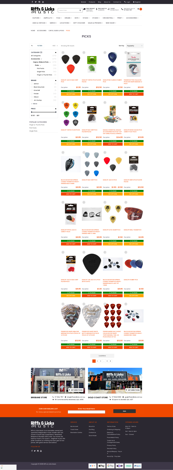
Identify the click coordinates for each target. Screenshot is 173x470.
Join (124, 411)
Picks (68, 31)
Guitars (36, 18)
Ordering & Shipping (113, 429)
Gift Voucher (79, 23)
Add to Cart (133, 94)
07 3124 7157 (58, 397)
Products (92, 2)
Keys (77, 18)
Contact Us (117, 2)
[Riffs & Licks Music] (42, 9)
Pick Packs (33, 128)
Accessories (131, 18)
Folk (58, 18)
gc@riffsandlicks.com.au (133, 397)
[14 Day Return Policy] (109, 9)
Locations (64, 23)
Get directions (77, 390)
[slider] (31, 112)
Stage (85, 18)
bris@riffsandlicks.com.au (76, 397)
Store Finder (93, 436)
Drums (68, 18)
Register (138, 2)
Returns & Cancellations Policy (113, 433)
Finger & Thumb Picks (36, 125)
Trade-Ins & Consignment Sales (113, 441)
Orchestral (108, 18)
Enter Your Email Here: (86, 409)
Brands (83, 2)
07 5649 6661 (116, 397)
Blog (99, 2)
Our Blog (91, 429)
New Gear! (110, 23)
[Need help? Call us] (122, 9)
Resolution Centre (76, 432)
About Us (107, 2)
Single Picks (33, 131)
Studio (95, 18)
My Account (74, 426)
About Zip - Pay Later (113, 456)
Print (119, 18)
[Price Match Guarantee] (96, 9)
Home (33, 31)
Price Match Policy (113, 437)
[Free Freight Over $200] (84, 10)
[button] (134, 45)
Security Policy (111, 448)
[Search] (80, 10)
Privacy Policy (111, 445)
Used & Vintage (39, 23)
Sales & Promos (95, 23)
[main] (102, 207)
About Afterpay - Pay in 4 (114, 452)
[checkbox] (43, 58)
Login (128, 2)
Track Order (74, 429)
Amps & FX (48, 18)
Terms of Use (111, 426)
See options (70, 94)
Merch (53, 23)
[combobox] (68, 10)
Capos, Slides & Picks (56, 31)
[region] (43, 204)
